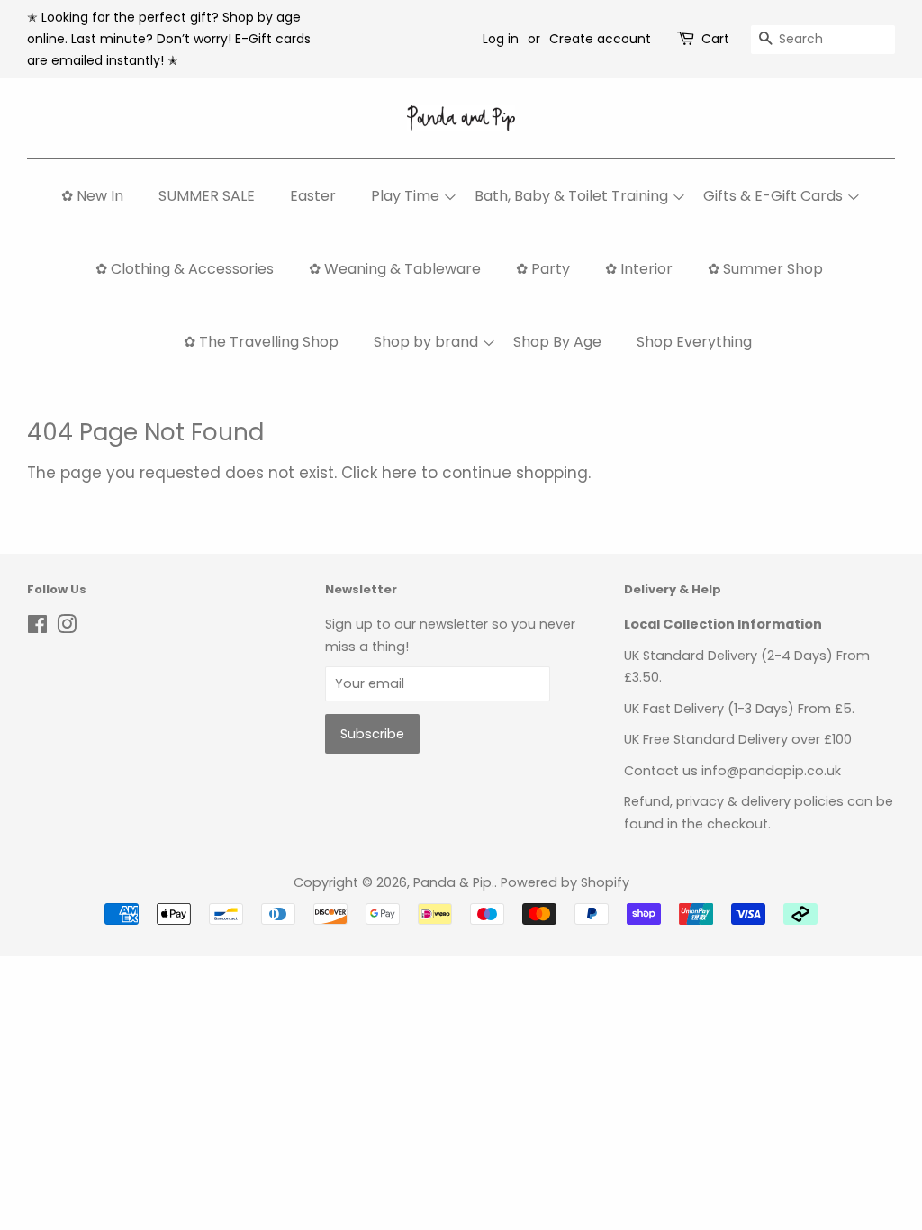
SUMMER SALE (206, 195)
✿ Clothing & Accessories (184, 268)
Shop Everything (694, 341)
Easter (313, 195)
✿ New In (92, 195)
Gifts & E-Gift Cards (773, 195)
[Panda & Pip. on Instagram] (67, 628)
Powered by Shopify (565, 882)
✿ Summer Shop (765, 268)
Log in (501, 39)
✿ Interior (639, 268)
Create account (600, 39)
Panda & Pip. (453, 882)
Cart (715, 39)
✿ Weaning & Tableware (395, 268)
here (399, 473)
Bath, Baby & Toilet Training (571, 195)
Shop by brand (426, 341)
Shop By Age (557, 341)
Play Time (405, 195)
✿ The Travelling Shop (261, 341)
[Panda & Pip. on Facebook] (37, 628)
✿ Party (543, 268)
